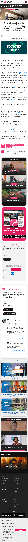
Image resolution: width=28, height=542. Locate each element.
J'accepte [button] (21, 530)
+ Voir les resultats (15, 259)
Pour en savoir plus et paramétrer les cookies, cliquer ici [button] (7, 539)
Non (6, 253)
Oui (5, 252)
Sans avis (6, 255)
